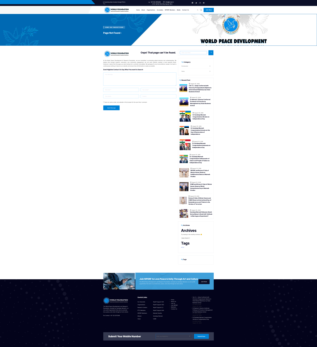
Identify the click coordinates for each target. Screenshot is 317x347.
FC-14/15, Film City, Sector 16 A (162, 4)
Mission (139, 316)
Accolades (160, 10)
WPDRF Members (170, 10)
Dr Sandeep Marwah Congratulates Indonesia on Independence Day (201, 145)
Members (173, 307)
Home (138, 10)
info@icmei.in (169, 2)
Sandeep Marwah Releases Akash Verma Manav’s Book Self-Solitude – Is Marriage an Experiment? (201, 214)
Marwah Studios (157, 313)
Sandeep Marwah (158, 316)
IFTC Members (141, 310)
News (183, 71)
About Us (173, 301)
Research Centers (142, 307)
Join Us (173, 303)
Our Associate (141, 302)
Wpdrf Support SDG (158, 304)
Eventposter (185, 66)
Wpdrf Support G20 (158, 302)
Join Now (209, 10)
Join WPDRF (174, 305)
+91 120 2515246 (155, 2)
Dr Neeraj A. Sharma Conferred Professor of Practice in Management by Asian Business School (203, 310)
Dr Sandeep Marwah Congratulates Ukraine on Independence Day (201, 117)
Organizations (151, 10)
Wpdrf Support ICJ (158, 307)
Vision (139, 319)
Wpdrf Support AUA (158, 310)
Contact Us (185, 10)
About (143, 10)
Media (178, 10)
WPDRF (182, 247)
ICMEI (154, 319)
